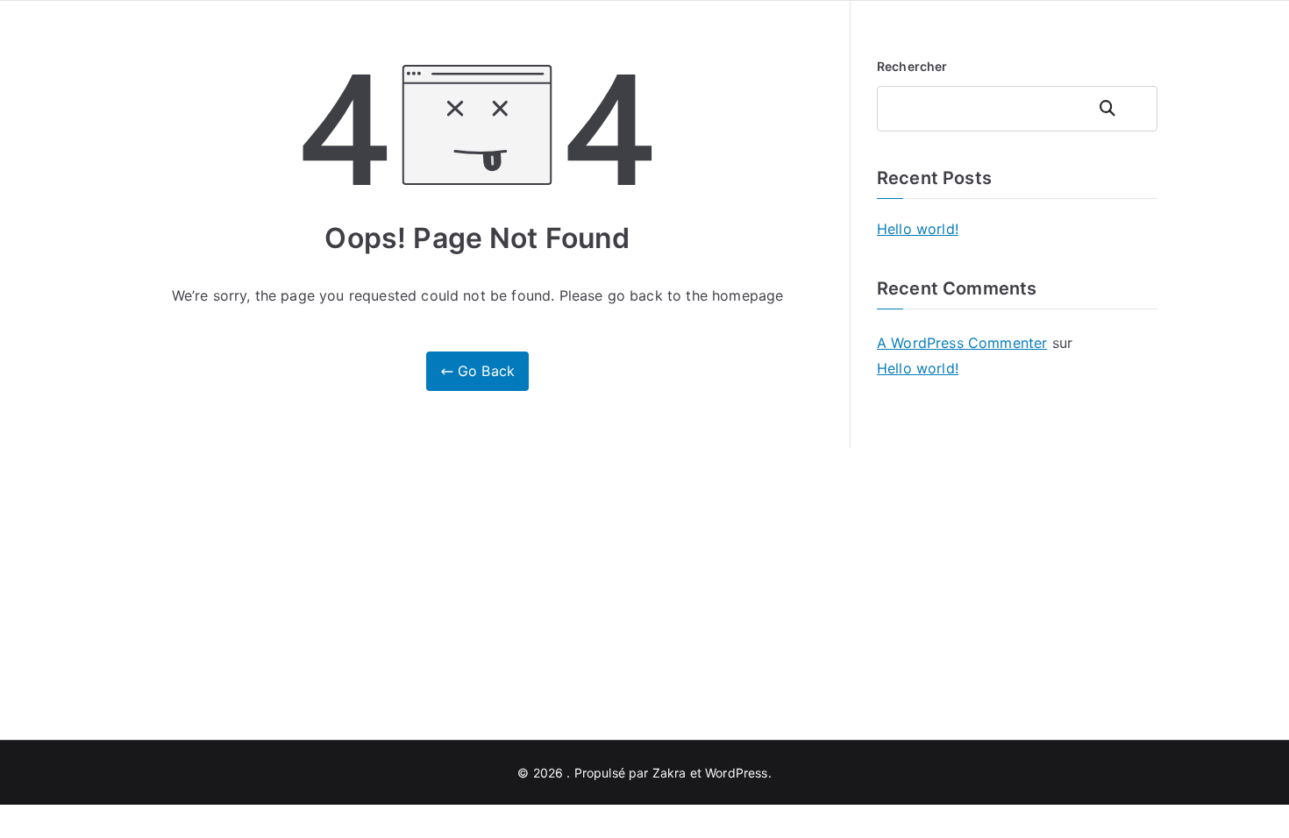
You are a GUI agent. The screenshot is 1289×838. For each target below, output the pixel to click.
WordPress (736, 772)
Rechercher (912, 66)
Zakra (669, 772)
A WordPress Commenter (962, 343)
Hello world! (917, 229)
